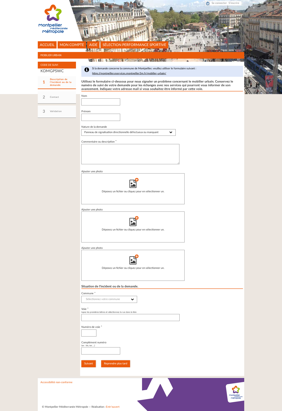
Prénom (86, 111)
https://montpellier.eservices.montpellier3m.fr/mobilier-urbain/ (129, 73)
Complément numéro (93, 342)
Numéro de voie (91, 327)
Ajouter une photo (92, 171)
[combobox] (109, 299)
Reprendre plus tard (115, 363)
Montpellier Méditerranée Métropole (141, 19)
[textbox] (109, 299)
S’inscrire (234, 3)
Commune (88, 293)
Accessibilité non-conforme (56, 382)
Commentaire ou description (99, 142)
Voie (85, 309)
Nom (84, 96)
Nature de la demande (94, 127)
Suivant (88, 363)
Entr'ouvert (113, 407)
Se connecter (219, 3)
